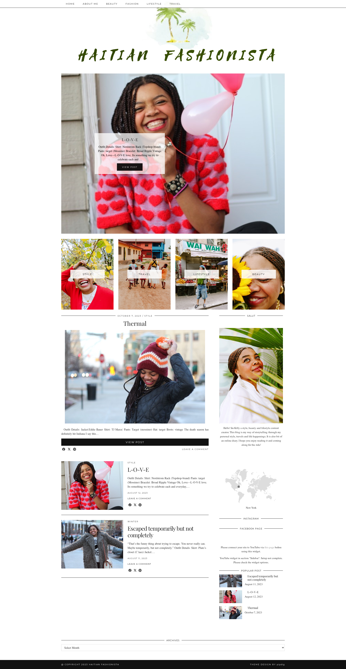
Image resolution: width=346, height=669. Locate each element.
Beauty (112, 3)
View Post (135, 442)
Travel (175, 3)
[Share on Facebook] (64, 449)
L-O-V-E (138, 469)
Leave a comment (195, 449)
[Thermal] (135, 422)
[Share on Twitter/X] (69, 449)
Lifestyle (154, 3)
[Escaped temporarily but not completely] (92, 544)
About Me (90, 3)
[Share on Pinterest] (74, 449)
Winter (133, 521)
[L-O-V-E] (92, 485)
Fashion (132, 3)
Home (70, 3)
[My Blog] (173, 33)
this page (269, 547)
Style (148, 316)
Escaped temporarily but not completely (160, 532)
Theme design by (267, 664)
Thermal (135, 323)
